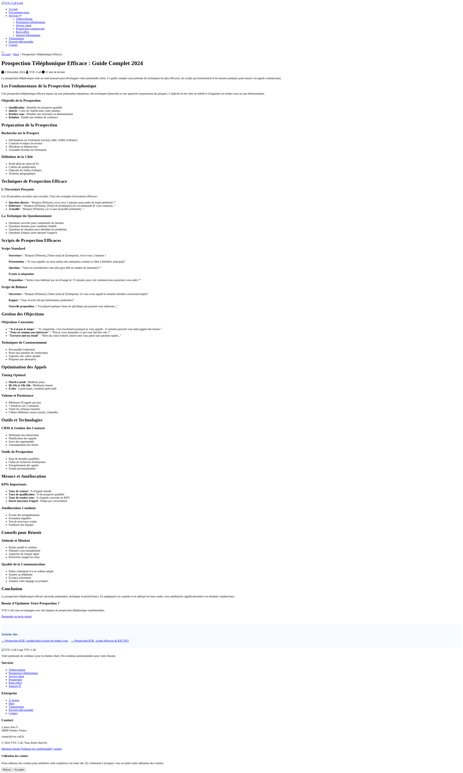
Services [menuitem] (14, 15)
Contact (13, 713)
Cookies (57, 748)
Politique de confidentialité (36, 748)
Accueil (5, 54)
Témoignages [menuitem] (16, 38)
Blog (16, 54)
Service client (16, 676)
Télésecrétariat (17, 669)
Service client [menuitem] (23, 25)
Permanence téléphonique (23, 673)
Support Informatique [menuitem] (28, 35)
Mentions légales (11, 748)
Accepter (19, 769)
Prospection (15, 679)
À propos (14, 700)
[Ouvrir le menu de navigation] (2, 52)
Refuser (7, 769)
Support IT (15, 686)
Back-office (15, 682)
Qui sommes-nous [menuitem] (19, 12)
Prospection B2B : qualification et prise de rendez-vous (34, 640)
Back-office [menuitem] (22, 31)
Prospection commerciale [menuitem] (30, 28)
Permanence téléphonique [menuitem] (30, 22)
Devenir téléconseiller (21, 710)
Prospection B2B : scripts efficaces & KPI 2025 (100, 640)
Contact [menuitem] (13, 44)
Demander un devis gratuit (16, 616)
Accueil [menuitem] (13, 9)
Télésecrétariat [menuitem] (24, 18)
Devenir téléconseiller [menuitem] (21, 41)
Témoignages (16, 706)
